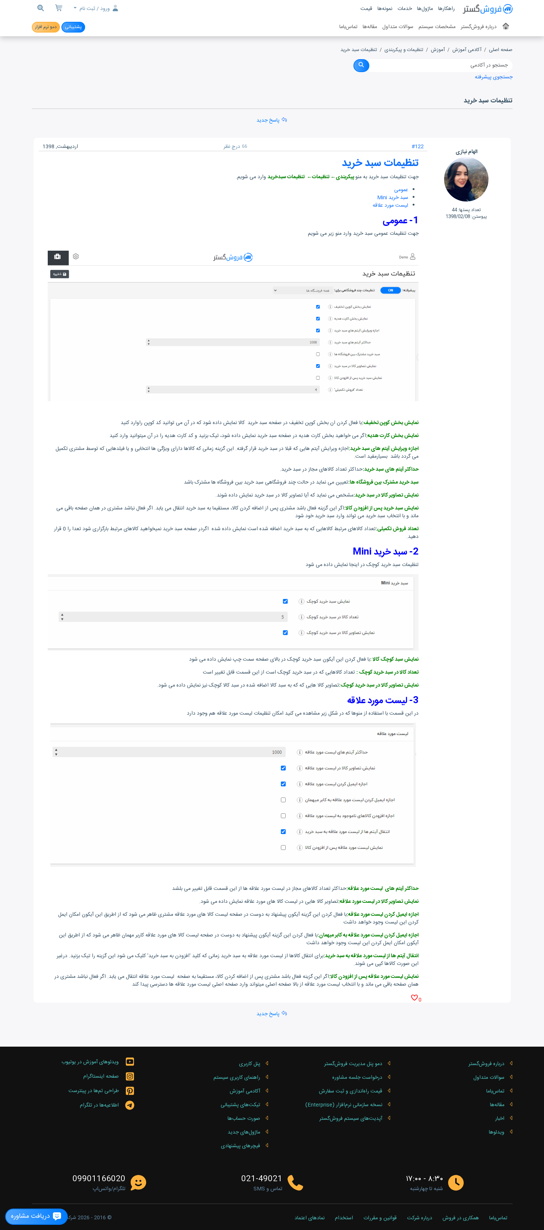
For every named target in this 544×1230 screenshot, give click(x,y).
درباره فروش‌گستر (479, 27)
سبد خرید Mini (392, 197)
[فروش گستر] (487, 9)
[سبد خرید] (59, 9)
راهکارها (446, 8)
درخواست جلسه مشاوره (357, 1077)
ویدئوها (496, 1132)
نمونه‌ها (384, 8)
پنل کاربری (249, 1064)
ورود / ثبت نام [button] (94, 8)
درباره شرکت (419, 1218)
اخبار (499, 1118)
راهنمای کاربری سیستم (237, 1077)
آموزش (438, 50)
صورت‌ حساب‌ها (244, 1118)
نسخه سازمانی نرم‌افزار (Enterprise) (343, 1105)
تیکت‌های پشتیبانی (240, 1105)
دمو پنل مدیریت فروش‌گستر (353, 1064)
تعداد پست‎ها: (469, 210)
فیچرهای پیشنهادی (240, 1146)
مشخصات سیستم (437, 27)
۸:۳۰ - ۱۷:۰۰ (424, 1179)
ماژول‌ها (425, 8)
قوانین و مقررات (380, 1218)
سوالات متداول (397, 27)
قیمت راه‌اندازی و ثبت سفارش (350, 1091)
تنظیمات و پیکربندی (404, 50)
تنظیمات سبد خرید (358, 50)
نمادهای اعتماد (310, 1218)
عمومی (401, 190)
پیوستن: (479, 216)
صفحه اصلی (501, 50)
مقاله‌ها (370, 27)
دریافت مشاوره (31, 1216)
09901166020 (99, 1179)
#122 (418, 146)
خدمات (404, 8)
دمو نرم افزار (46, 27)
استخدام (344, 1218)
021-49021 (261, 1179)
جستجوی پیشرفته (494, 77)
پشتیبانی (73, 27)
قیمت (366, 8)
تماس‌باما (348, 27)
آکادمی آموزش (466, 50)
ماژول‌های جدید (244, 1132)
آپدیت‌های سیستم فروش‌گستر (350, 1118)
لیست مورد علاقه (390, 205)
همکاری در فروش (461, 1218)
